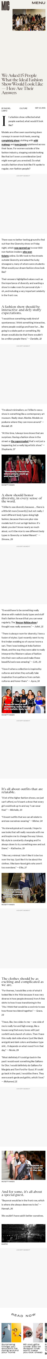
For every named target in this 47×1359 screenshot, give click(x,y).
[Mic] (5, 6)
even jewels (21, 144)
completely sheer (11, 140)
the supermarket (20, 441)
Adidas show (30, 622)
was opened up (22, 248)
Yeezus (19, 622)
